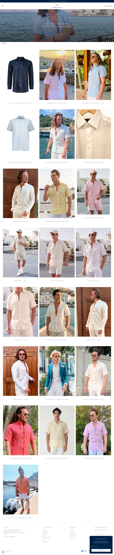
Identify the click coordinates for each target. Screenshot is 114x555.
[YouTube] (12, 536)
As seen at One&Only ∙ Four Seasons (57, 1)
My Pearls (44, 529)
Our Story (71, 529)
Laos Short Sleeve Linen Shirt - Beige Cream (57, 458)
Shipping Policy (45, 531)
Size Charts (45, 535)
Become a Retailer (73, 537)
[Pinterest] (9, 536)
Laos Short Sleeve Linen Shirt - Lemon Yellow (57, 221)
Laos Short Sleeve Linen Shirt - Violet (93, 458)
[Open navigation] (2, 5)
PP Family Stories (73, 535)
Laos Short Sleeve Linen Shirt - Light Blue (20, 162)
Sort (109, 43)
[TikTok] (15, 536)
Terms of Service (46, 541)
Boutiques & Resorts (73, 533)
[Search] (108, 5)
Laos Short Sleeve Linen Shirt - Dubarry (20, 458)
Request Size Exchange (47, 537)
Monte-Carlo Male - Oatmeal (20, 399)
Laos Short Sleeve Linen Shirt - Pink (93, 217)
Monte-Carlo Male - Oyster (20, 221)
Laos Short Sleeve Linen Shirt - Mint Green (57, 162)
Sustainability (72, 531)
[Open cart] (110, 6)
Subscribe (101, 550)
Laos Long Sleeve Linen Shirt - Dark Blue (20, 103)
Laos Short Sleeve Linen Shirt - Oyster (93, 399)
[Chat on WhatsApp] (3, 552)
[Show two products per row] (2, 43)
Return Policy (45, 533)
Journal (71, 539)
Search (44, 539)
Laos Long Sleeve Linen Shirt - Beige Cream (57, 399)
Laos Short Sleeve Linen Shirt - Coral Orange (20, 517)
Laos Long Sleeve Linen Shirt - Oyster (93, 162)
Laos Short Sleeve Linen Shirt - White (57, 103)
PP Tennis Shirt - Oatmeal (20, 280)
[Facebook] (4, 536)
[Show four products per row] (4, 43)
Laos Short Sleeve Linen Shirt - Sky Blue (93, 103)
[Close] (111, 537)
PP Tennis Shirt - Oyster (57, 280)
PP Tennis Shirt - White (93, 280)
